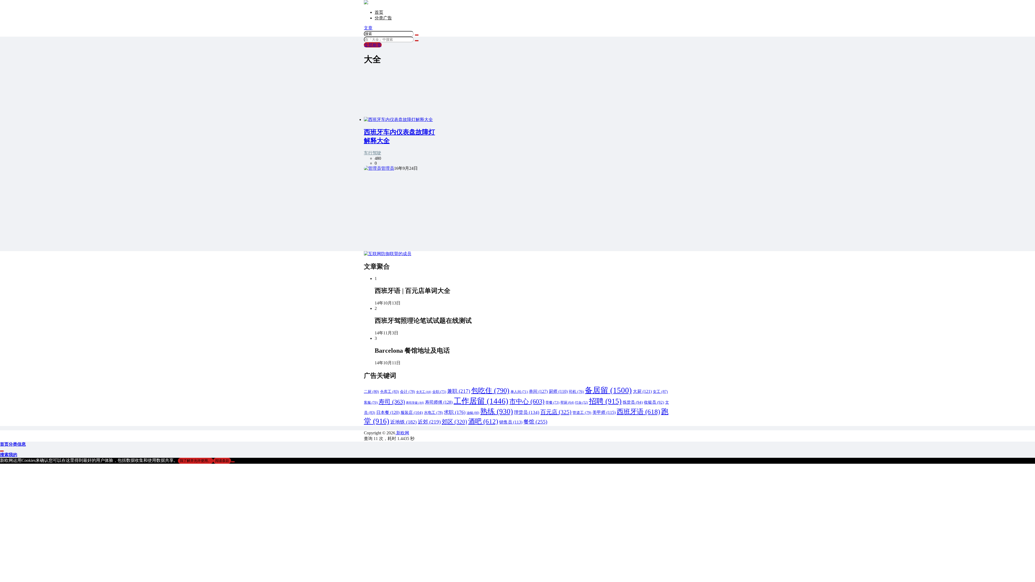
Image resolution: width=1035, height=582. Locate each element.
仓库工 (389, 392)
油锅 (473, 413)
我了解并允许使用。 (195, 461)
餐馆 (535, 422)
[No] (233, 461)
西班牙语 (638, 411)
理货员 (526, 412)
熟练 (496, 411)
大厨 (642, 391)
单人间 (519, 392)
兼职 (458, 391)
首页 (379, 12)
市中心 (526, 401)
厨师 (558, 391)
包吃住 (490, 390)
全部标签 (372, 45)
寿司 (392, 402)
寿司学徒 (415, 402)
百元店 (555, 412)
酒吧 (483, 421)
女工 (660, 391)
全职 (439, 392)
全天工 (423, 391)
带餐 (552, 402)
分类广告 (383, 18)
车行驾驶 (372, 153)
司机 (576, 392)
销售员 (510, 422)
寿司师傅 (439, 402)
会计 (407, 392)
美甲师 (604, 412)
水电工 (433, 413)
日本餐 (387, 412)
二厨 (371, 392)
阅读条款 (222, 461)
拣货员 (633, 402)
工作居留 (481, 401)
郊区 (454, 421)
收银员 (654, 402)
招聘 (605, 401)
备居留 (608, 390)
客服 (371, 402)
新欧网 (402, 433)
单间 (538, 391)
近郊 (429, 422)
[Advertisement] (517, 209)
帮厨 (567, 402)
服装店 (412, 412)
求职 (454, 412)
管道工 (581, 413)
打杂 (581, 402)
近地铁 (403, 422)
